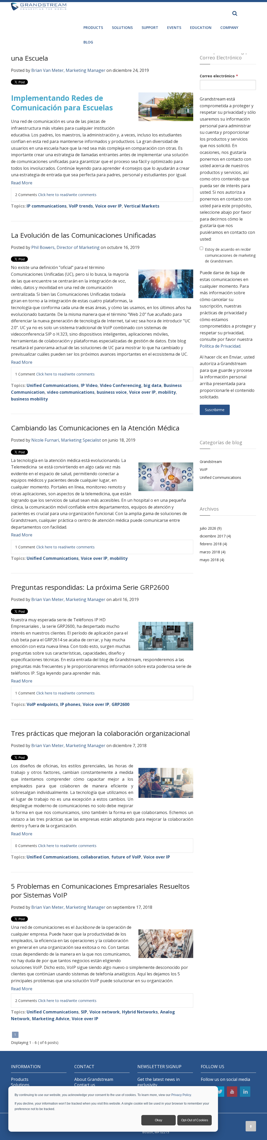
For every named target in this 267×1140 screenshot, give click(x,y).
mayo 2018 (212, 559)
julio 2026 (211, 528)
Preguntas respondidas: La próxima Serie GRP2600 (90, 587)
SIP (84, 1012)
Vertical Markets (141, 206)
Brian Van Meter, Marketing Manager (68, 70)
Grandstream (211, 461)
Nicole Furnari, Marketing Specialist (66, 440)
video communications (70, 392)
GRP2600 (120, 704)
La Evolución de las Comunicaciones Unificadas (83, 235)
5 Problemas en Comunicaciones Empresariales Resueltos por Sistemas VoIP (100, 890)
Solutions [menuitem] (122, 27)
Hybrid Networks (140, 1012)
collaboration (95, 857)
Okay (158, 1120)
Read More (21, 183)
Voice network (104, 1012)
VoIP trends (81, 206)
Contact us (84, 1085)
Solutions (20, 1085)
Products (19, 1079)
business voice (112, 392)
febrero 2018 (213, 543)
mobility (167, 392)
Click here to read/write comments (67, 194)
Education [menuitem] (200, 27)
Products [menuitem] (93, 27)
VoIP (204, 469)
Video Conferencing (120, 385)
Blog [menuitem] (88, 42)
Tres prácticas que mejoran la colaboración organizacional (100, 733)
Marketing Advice (50, 1019)
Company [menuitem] (229, 27)
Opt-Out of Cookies (194, 1120)
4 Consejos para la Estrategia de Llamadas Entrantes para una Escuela (100, 54)
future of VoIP (126, 857)
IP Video (89, 385)
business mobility (29, 399)
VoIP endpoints (42, 704)
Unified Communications (52, 385)
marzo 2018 (213, 551)
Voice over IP (108, 206)
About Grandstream (93, 1079)
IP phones (70, 704)
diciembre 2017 (215, 536)
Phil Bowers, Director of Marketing (65, 247)
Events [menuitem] (174, 27)
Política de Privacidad (220, 346)
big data (152, 385)
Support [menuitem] (150, 27)
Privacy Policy (181, 1095)
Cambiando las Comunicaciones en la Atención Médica (95, 428)
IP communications (46, 206)
